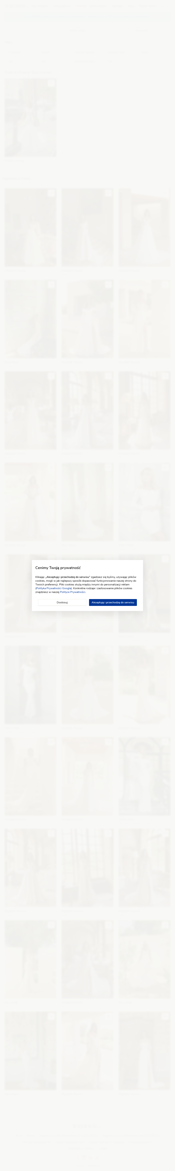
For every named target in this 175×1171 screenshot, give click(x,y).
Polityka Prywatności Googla (53, 588)
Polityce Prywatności (72, 592)
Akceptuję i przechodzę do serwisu (113, 602)
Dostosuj (62, 602)
